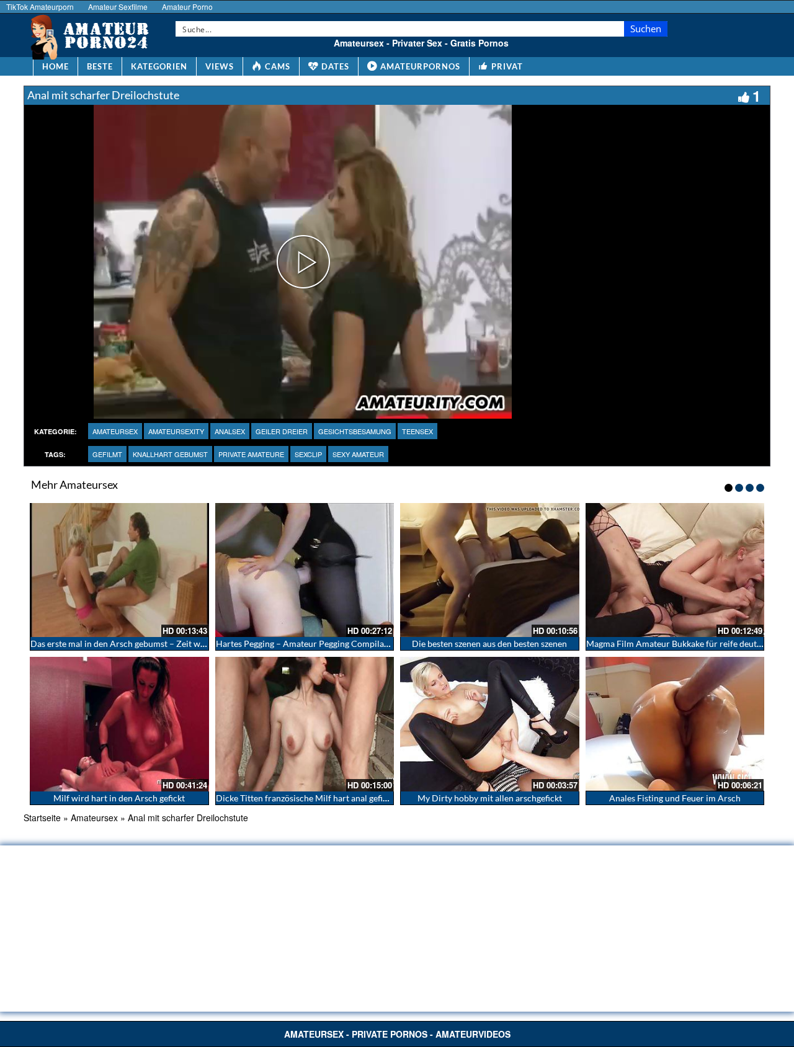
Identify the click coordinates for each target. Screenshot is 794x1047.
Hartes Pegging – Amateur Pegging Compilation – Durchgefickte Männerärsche (368, 643)
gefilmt (107, 454)
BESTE (100, 66)
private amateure (251, 454)
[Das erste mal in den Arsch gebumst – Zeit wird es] (119, 570)
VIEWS (219, 66)
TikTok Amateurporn (40, 6)
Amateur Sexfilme (118, 6)
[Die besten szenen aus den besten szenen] (489, 570)
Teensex (417, 431)
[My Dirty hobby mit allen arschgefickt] (489, 724)
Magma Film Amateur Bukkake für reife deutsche (680, 643)
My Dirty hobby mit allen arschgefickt (489, 798)
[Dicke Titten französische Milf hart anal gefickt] (305, 724)
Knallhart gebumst (170, 454)
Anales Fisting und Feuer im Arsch (675, 798)
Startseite (42, 817)
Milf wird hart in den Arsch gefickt (119, 798)
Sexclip (308, 454)
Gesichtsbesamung (354, 431)
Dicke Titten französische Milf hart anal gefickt (305, 798)
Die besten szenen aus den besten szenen (489, 643)
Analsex (230, 431)
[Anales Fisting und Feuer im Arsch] (675, 724)
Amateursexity (176, 431)
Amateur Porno (187, 6)
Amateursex (115, 431)
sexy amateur (358, 454)
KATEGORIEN (159, 66)
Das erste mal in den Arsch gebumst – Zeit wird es (125, 643)
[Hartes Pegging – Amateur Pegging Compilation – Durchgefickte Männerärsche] (305, 570)
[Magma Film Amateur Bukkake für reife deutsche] (675, 570)
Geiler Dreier (282, 431)
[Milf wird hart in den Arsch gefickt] (119, 724)
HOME (55, 66)
